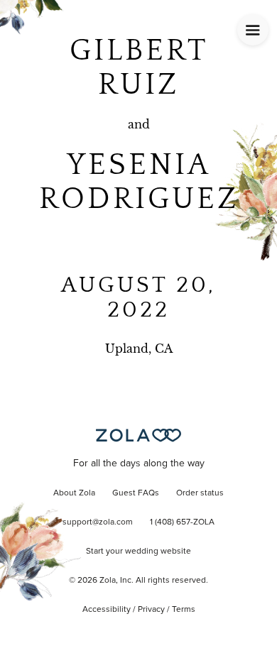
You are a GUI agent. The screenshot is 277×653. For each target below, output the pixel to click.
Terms (183, 609)
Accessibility (106, 609)
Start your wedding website (138, 551)
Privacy (151, 609)
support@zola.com (98, 522)
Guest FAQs (135, 493)
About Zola (74, 493)
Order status (200, 493)
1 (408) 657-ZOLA (182, 522)
